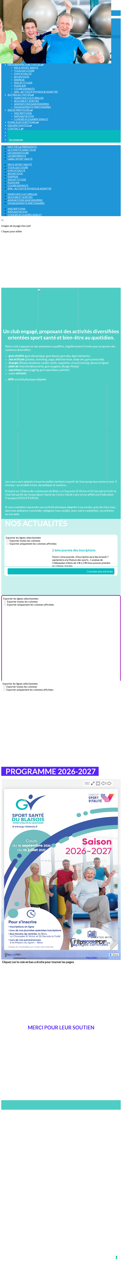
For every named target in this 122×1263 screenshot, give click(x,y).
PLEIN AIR (20, 85)
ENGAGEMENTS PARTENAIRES (32, 106)
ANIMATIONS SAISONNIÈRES (31, 103)
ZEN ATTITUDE (23, 82)
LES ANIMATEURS (18, 152)
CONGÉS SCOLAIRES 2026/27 (31, 119)
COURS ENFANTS (24, 88)
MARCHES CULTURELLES (29, 97)
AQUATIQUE (21, 76)
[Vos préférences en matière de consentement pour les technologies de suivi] (116, 1257)
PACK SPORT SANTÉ (26, 67)
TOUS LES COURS (24, 70)
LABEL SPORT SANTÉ (20, 158)
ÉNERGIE (19, 79)
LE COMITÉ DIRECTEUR (22, 149)
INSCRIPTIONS (23, 113)
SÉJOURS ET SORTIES (26, 100)
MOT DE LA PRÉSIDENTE (22, 146)
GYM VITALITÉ (23, 73)
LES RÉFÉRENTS (17, 155)
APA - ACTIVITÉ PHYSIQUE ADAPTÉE (36, 91)
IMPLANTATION (24, 116)
